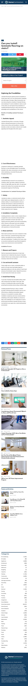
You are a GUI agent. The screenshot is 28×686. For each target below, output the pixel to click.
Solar (2, 638)
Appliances (3, 561)
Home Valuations (5, 608)
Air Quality (3, 558)
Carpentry (3, 571)
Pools (2, 632)
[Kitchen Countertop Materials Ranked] (5, 508)
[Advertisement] (14, 23)
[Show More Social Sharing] (25, 54)
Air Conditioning (4, 556)
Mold (2, 621)
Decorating (3, 582)
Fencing (3, 591)
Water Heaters (4, 645)
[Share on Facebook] (5, 54)
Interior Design (4, 612)
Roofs (2, 634)
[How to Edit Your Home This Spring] (5, 493)
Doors (2, 587)
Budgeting (3, 569)
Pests (2, 625)
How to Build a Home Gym (9, 391)
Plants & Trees (4, 628)
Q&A (5, 6)
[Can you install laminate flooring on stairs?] (14, 70)
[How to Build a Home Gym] (14, 380)
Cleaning (3, 574)
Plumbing (3, 630)
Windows (3, 647)
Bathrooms (3, 567)
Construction (4, 576)
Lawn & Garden (4, 617)
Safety (2, 636)
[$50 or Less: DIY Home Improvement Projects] (14, 468)
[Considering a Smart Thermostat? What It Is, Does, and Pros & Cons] (14, 401)
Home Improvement (5, 604)
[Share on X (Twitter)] (12, 54)
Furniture (3, 597)
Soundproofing (4, 641)
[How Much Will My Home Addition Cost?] (5, 515)
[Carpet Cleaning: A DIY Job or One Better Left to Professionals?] (14, 422)
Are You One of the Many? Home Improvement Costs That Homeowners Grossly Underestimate (12, 457)
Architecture (4, 563)
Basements (3, 565)
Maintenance (4, 619)
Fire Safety (3, 593)
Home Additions (4, 602)
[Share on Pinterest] (20, 54)
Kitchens (3, 615)
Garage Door (4, 599)
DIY (2, 40)
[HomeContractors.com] (14, 2)
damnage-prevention (5, 580)
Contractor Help (4, 578)
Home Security (4, 606)
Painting (3, 623)
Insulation (3, 610)
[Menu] (2, 2)
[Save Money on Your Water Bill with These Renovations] (5, 501)
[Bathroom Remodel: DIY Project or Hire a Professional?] (14, 358)
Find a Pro (14, 86)
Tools (2, 643)
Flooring (3, 595)
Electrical (3, 589)
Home (2, 6)
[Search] (26, 2)
